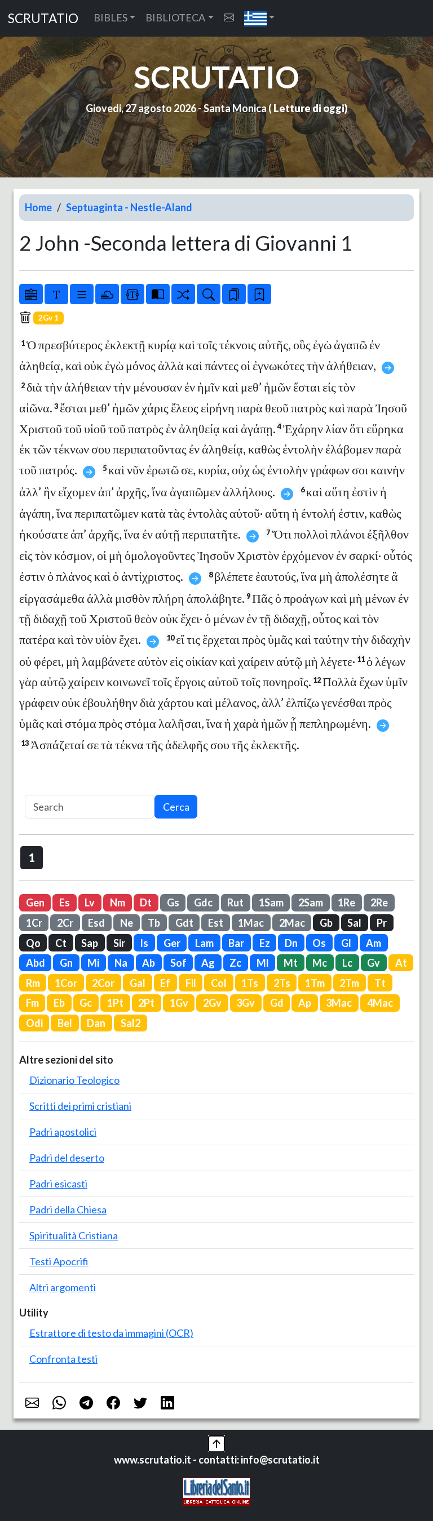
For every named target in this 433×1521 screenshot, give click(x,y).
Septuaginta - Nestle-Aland (129, 207)
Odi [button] (34, 1023)
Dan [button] (96, 1023)
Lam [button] (204, 943)
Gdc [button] (203, 902)
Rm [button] (33, 983)
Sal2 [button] (130, 1023)
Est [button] (215, 923)
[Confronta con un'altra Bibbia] (158, 294)
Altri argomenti (62, 1287)
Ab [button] (148, 963)
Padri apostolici (62, 1132)
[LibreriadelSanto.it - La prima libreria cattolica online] (216, 1490)
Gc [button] (85, 1003)
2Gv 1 (48, 317)
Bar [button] (236, 943)
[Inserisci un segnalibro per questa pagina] (259, 294)
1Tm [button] (315, 983)
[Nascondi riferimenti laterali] (107, 294)
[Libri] (31, 294)
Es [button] (64, 902)
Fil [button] (190, 983)
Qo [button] (33, 943)
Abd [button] (35, 963)
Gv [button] (373, 963)
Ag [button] (208, 963)
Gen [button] (35, 902)
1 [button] (32, 857)
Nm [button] (117, 902)
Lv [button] (90, 902)
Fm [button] (32, 1003)
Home (38, 207)
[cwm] (229, 17)
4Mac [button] (380, 1003)
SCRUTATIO (43, 18)
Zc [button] (235, 963)
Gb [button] (326, 923)
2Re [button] (379, 902)
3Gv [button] (245, 1003)
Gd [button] (277, 1003)
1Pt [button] (115, 1003)
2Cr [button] (65, 923)
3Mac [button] (339, 1003)
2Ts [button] (281, 983)
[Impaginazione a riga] (82, 294)
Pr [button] (382, 923)
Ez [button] (264, 943)
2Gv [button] (212, 1003)
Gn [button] (66, 963)
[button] (259, 18)
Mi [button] (93, 963)
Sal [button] (354, 923)
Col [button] (219, 983)
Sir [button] (119, 943)
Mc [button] (319, 963)
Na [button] (120, 963)
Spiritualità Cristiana (73, 1235)
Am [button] (373, 943)
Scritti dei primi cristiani (80, 1106)
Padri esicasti (58, 1183)
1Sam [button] (271, 902)
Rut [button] (235, 902)
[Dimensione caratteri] (56, 294)
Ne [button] (126, 923)
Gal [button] (137, 983)
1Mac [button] (251, 923)
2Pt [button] (146, 1003)
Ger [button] (172, 943)
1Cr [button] (34, 923)
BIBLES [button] (110, 17)
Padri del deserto (66, 1157)
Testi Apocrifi (59, 1261)
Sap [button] (89, 943)
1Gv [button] (179, 1003)
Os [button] (319, 943)
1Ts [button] (249, 983)
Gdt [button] (184, 923)
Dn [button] (291, 943)
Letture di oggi (308, 108)
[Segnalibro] (234, 294)
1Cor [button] (66, 983)
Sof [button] (178, 963)
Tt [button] (380, 983)
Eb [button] (59, 1003)
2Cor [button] (103, 983)
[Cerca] (208, 294)
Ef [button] (165, 983)
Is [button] (144, 943)
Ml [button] (263, 963)
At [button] (401, 963)
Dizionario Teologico (74, 1080)
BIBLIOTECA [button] (175, 17)
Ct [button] (61, 943)
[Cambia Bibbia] (183, 294)
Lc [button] (347, 963)
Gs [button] (173, 902)
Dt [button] (146, 902)
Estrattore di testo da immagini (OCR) (111, 1333)
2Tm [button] (349, 983)
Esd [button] (96, 923)
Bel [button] (65, 1023)
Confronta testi (63, 1359)
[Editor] (132, 294)
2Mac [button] (292, 923)
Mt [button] (291, 963)
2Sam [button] (310, 902)
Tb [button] (154, 923)
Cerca (176, 806)
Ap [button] (304, 1003)
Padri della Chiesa (68, 1209)
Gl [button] (346, 943)
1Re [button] (346, 902)
